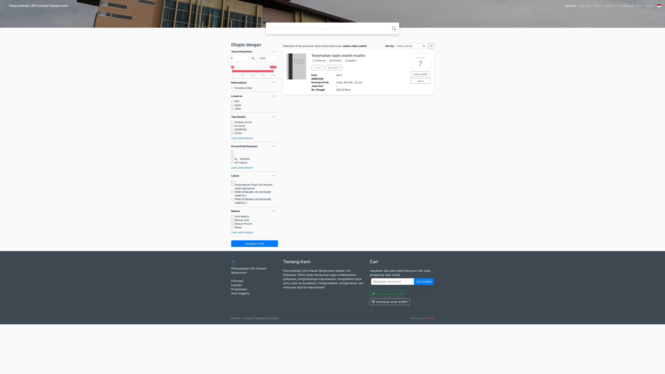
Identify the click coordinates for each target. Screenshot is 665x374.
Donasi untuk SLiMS (389, 294)
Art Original (241, 162)
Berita (598, 5)
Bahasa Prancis (243, 223)
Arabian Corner (243, 122)
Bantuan (609, 5)
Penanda (337, 60)
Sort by (389, 45)
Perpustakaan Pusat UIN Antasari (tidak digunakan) (253, 186)
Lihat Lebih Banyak (242, 138)
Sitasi (421, 80)
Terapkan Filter (254, 243)
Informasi (585, 5)
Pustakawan (625, 5)
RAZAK (317, 67)
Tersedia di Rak (243, 87)
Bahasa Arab (242, 220)
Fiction (238, 133)
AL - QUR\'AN (242, 158)
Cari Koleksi (424, 281)
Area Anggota (645, 5)
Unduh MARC (420, 74)
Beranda (571, 5)
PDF (237, 101)
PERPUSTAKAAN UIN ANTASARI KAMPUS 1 (253, 193)
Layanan (236, 285)
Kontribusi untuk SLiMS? (392, 302)
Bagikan (352, 60)
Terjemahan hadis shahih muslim (338, 56)
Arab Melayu (242, 216)
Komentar (321, 60)
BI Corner (240, 125)
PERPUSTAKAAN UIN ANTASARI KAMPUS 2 (253, 201)
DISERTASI (241, 129)
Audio (238, 105)
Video (238, 108)
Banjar (238, 227)
